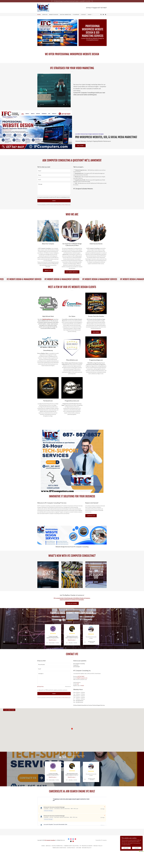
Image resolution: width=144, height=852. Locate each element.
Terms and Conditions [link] (59, 847)
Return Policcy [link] (86, 847)
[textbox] (54, 170)
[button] (90, 14)
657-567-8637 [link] (102, 7)
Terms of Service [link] (65, 204)
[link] (43, 7)
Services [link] (44, 14)
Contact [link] (83, 14)
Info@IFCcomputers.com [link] (81, 678)
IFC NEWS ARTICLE (72, 272)
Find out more (72, 603)
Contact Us (91, 515)
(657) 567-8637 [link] (81, 676)
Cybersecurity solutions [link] (71, 845)
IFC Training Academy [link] (86, 845)
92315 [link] (82, 685)
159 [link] (78, 684)
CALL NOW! (80, 145)
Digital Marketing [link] (65, 14)
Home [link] (39, 14)
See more (96, 332)
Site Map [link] (78, 847)
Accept (137, 847)
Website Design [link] (53, 14)
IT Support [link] (76, 14)
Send (54, 200)
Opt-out (126, 847)
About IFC (48, 270)
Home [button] (43, 845)
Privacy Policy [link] (58, 204)
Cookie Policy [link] (71, 847)
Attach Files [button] (41, 686)
